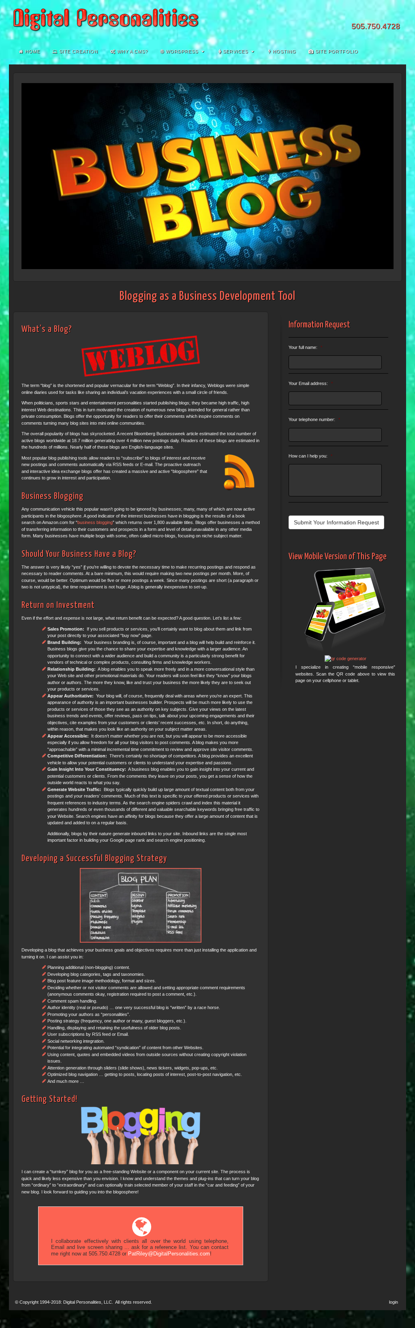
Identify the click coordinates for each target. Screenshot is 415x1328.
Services (234, 51)
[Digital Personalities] (207, 20)
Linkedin (384, 15)
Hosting (283, 51)
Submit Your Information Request (336, 522)
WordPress (181, 51)
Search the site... (395, 51)
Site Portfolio (336, 51)
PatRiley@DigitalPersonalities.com (169, 1254)
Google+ (373, 15)
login (393, 1302)
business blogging (95, 522)
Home (32, 51)
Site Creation (78, 51)
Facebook (362, 15)
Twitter (394, 15)
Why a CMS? (132, 51)
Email (351, 15)
